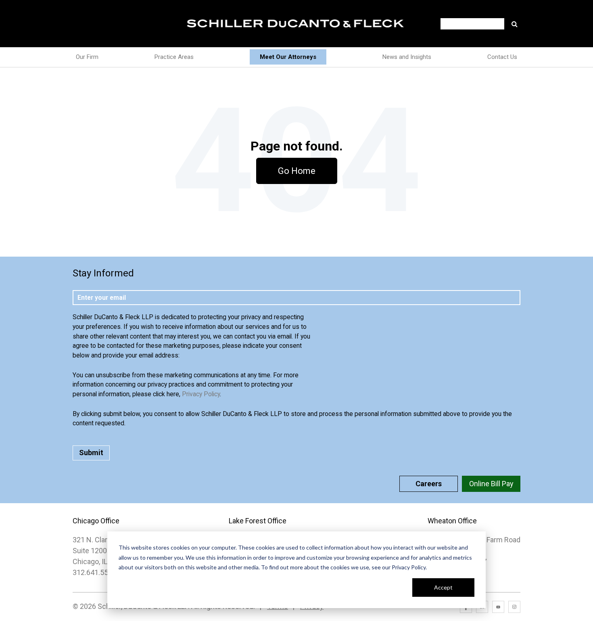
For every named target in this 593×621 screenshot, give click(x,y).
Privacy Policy (201, 394)
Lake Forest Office (257, 520)
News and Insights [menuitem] (406, 57)
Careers (429, 483)
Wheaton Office (452, 520)
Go (514, 24)
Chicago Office (96, 520)
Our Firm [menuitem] (87, 57)
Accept (443, 587)
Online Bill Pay (491, 483)
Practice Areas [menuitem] (174, 57)
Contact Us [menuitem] (502, 57)
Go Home (296, 171)
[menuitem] (288, 57)
